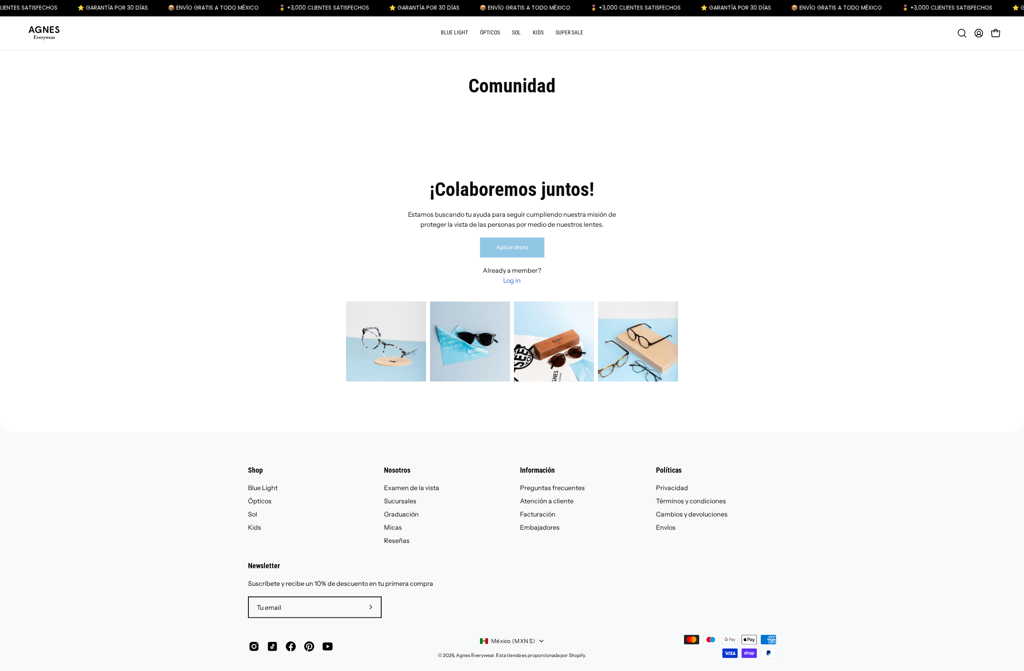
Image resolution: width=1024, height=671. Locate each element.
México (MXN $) (513, 641)
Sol (252, 514)
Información (537, 470)
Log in (512, 280)
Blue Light (263, 488)
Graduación (401, 514)
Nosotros (397, 470)
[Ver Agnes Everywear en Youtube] (328, 647)
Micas (393, 527)
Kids (254, 527)
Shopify (577, 655)
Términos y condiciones (691, 501)
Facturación (538, 514)
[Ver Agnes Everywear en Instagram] (254, 647)
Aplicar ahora (512, 247)
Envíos (666, 527)
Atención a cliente (547, 501)
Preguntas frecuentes (552, 488)
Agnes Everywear (475, 655)
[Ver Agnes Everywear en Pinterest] (309, 647)
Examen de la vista (411, 488)
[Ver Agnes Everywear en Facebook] (291, 647)
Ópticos (260, 501)
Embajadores (540, 527)
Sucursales (400, 501)
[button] (454, 33)
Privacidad (672, 488)
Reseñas (397, 541)
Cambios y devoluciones (692, 514)
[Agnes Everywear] (44, 33)
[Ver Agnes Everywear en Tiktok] (272, 647)
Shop (255, 470)
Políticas (669, 470)
